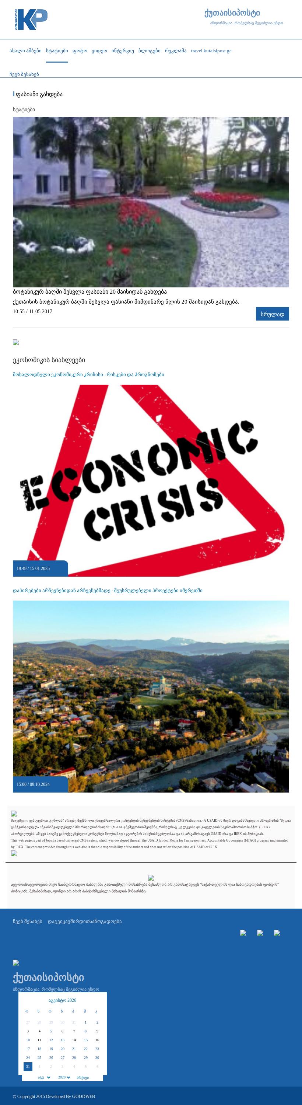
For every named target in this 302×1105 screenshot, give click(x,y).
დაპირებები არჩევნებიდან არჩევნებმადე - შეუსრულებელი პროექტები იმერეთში (108, 590)
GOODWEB (83, 1096)
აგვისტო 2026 (62, 1000)
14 (74, 1040)
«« (27, 1000)
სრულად (272, 314)
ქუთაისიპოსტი (232, 12)
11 (39, 1040)
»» (97, 1000)
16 (97, 1040)
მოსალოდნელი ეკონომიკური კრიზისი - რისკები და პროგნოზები (88, 374)
